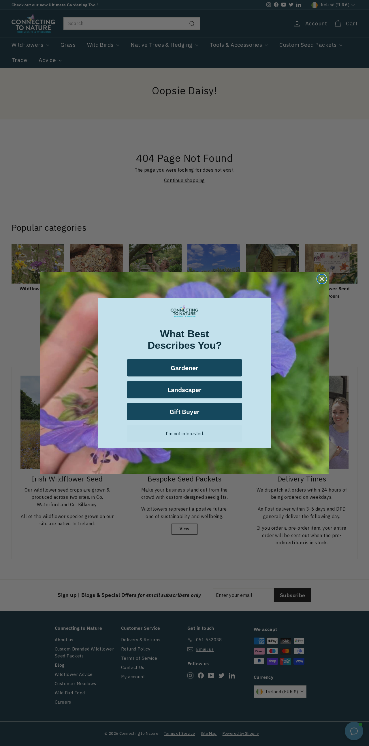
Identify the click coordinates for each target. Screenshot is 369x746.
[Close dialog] (321, 279)
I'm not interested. (184, 433)
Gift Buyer (184, 411)
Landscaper (185, 389)
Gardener (184, 367)
